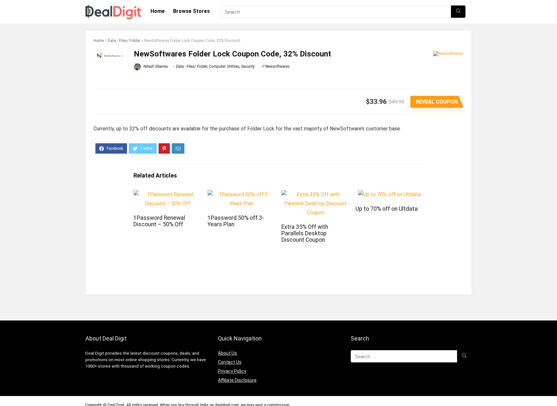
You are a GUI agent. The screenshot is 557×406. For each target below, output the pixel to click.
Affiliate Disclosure (237, 380)
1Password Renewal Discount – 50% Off (159, 221)
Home (158, 11)
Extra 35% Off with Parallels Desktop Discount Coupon (304, 233)
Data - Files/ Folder (124, 40)
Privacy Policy (232, 371)
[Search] (458, 11)
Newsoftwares (277, 66)
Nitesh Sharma (155, 66)
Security (248, 66)
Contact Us (229, 362)
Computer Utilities (224, 66)
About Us (227, 353)
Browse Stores (191, 11)
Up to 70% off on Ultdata (387, 209)
